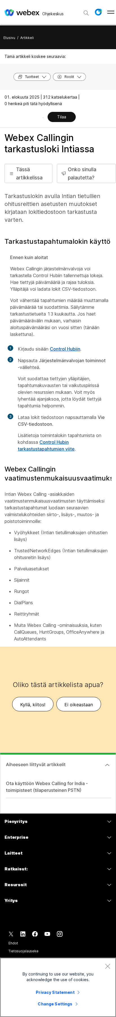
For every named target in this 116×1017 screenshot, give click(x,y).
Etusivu (9, 38)
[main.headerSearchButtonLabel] (86, 11)
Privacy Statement (55, 992)
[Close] (107, 966)
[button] (98, 12)
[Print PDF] (43, 117)
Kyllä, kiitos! (32, 704)
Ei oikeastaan (78, 704)
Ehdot (13, 943)
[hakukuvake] (86, 13)
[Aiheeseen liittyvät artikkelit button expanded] (107, 765)
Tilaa (61, 116)
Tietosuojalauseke (23, 951)
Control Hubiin (65, 349)
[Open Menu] (111, 12)
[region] (58, 987)
